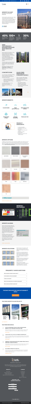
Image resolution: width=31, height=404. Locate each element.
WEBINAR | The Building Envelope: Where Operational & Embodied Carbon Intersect (17, 342)
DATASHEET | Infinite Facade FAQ (12, 348)
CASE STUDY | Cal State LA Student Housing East (15, 334)
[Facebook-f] (12, 399)
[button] (26, 4)
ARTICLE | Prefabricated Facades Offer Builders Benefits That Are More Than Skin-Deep (15, 328)
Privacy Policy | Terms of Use (25, 402)
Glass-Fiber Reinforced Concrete (9, 144)
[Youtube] (24, 1)
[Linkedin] (26, 1)
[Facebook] (21, 1)
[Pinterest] (28, 1)
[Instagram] (22, 1)
